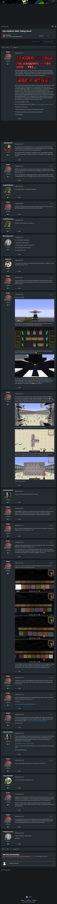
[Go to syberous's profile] (8, 264)
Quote (19, 118)
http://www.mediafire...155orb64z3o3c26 (44, 104)
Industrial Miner (8, 490)
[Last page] (11, 47)
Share (41, 35)
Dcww (9, 35)
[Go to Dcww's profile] (3, 35)
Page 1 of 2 (16, 47)
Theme (22, 900)
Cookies (34, 900)
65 (8, 64)
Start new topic (35, 41)
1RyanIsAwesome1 (8, 236)
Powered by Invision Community (28, 901)
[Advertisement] (28, 14)
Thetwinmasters (8, 831)
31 (8, 197)
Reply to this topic (48, 41)
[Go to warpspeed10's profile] (8, 148)
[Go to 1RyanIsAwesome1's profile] (8, 242)
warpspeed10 (8, 143)
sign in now (32, 856)
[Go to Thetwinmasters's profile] (8, 837)
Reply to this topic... (14, 863)
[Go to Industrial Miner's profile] (8, 495)
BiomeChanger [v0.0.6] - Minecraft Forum (24, 743)
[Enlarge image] (34, 57)
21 (8, 787)
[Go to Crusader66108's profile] (8, 781)
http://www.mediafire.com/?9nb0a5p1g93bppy (36, 720)
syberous (8, 259)
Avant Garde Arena (17, 36)
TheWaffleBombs (8, 185)
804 (9, 155)
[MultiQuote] (16, 119)
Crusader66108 (8, 776)
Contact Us (28, 900)
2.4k (9, 502)
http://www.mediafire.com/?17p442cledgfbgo (25, 704)
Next (8, 47)
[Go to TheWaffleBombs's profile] (8, 190)
